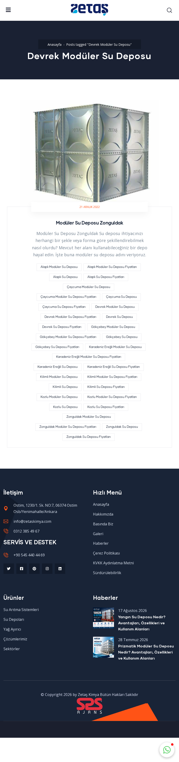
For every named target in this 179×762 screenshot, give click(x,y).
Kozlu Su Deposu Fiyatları (105, 407)
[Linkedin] (60, 568)
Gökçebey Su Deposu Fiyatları (57, 347)
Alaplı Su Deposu (65, 277)
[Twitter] (8, 568)
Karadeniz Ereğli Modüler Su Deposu (115, 347)
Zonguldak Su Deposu (122, 426)
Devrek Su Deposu (119, 317)
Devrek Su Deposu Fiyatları (61, 327)
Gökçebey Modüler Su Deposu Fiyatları (68, 337)
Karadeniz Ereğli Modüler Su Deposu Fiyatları (88, 356)
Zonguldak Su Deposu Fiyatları (88, 437)
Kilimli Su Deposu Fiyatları (106, 387)
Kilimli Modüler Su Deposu (59, 377)
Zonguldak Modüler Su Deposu (88, 416)
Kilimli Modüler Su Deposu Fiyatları (112, 377)
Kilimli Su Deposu (65, 387)
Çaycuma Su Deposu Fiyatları (64, 307)
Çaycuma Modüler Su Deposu (88, 287)
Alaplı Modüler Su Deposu (59, 267)
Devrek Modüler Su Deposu (115, 307)
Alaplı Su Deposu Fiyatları (105, 277)
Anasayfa (55, 44)
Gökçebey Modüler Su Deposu (113, 327)
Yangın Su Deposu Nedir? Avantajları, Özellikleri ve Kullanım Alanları (141, 623)
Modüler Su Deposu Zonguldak (89, 222)
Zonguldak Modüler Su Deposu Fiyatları (67, 426)
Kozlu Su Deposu (65, 407)
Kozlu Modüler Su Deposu (59, 397)
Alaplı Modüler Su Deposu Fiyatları (112, 267)
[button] (166, 749)
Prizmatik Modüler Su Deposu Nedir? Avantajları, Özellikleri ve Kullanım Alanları (146, 652)
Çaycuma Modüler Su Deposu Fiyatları (68, 296)
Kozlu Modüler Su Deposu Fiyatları (112, 397)
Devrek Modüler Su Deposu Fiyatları (70, 317)
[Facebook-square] (21, 568)
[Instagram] (47, 568)
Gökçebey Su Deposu (122, 337)
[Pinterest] (34, 568)
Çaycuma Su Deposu (121, 296)
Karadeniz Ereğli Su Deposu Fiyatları (113, 367)
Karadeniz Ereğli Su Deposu (58, 367)
